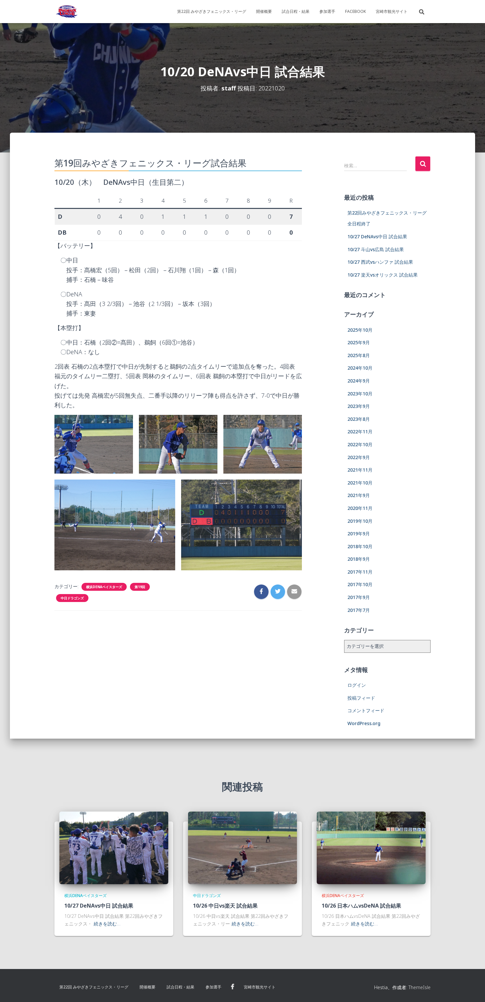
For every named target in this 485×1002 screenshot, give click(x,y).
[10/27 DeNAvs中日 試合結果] (113, 847)
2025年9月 (358, 342)
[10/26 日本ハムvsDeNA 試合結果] (371, 847)
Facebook (355, 11)
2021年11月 (359, 470)
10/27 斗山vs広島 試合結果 (375, 249)
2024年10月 (359, 368)
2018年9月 (358, 559)
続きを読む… (107, 923)
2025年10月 (359, 330)
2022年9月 (358, 457)
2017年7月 (358, 610)
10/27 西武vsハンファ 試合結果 (380, 262)
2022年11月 (359, 431)
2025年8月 (358, 355)
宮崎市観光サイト (391, 11)
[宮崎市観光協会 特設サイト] (66, 11)
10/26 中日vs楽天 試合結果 (225, 905)
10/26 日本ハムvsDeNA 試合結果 (361, 905)
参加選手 (327, 11)
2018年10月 (359, 546)
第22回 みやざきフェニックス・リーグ (211, 11)
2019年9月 (358, 533)
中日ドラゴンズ (72, 598)
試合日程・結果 (295, 11)
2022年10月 (359, 444)
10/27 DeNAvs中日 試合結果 (377, 236)
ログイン (356, 685)
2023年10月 (359, 393)
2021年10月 (359, 483)
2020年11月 (359, 508)
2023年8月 (358, 419)
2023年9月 (358, 406)
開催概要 (264, 11)
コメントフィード (365, 710)
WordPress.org (363, 723)
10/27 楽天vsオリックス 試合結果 (382, 275)
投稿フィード (361, 698)
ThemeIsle (419, 987)
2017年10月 (359, 584)
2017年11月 (359, 572)
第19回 (140, 586)
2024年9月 (358, 381)
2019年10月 (359, 521)
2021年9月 (358, 495)
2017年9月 (358, 597)
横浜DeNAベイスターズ (104, 586)
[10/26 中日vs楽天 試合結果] (242, 847)
